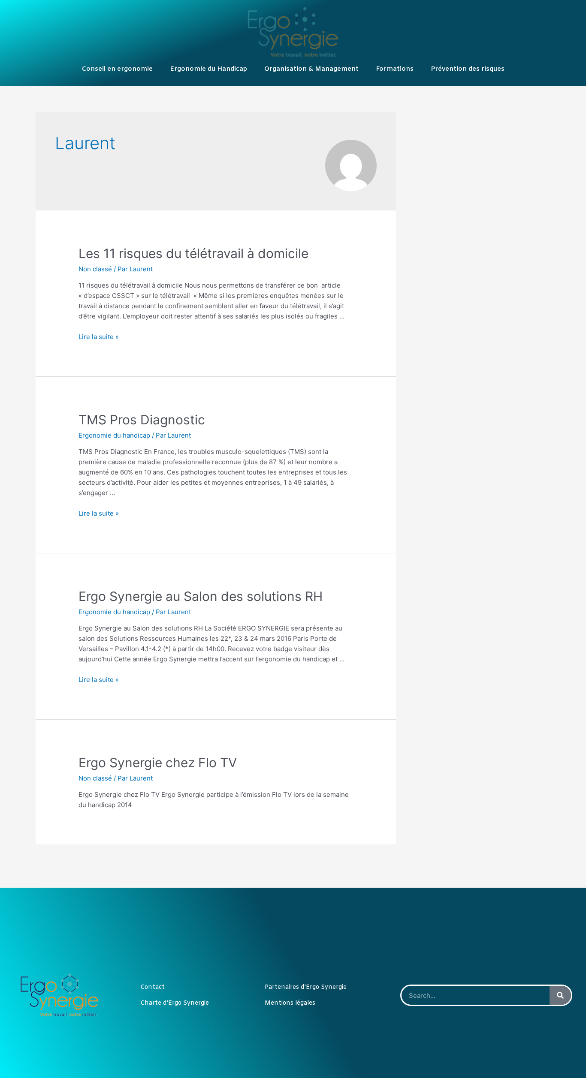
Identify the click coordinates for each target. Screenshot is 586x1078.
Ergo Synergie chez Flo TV (158, 762)
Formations (395, 69)
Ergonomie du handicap (114, 435)
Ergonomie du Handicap (208, 69)
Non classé (95, 269)
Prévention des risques (467, 69)
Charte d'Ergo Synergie (174, 1003)
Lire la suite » (99, 337)
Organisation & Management (311, 69)
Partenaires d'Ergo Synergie (306, 987)
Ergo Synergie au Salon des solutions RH (201, 596)
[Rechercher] (560, 995)
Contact (152, 987)
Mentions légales (290, 1003)
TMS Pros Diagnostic (142, 419)
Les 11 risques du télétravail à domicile (193, 253)
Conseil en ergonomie (117, 69)
